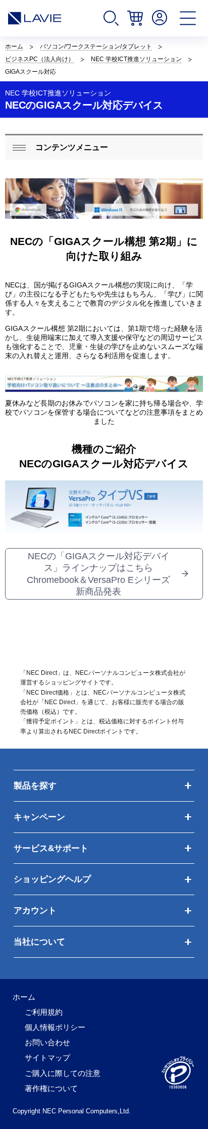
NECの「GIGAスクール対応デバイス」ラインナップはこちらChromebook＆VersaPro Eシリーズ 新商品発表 (98, 574)
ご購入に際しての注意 (62, 1073)
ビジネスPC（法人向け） (39, 59)
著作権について (51, 1089)
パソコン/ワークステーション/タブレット (96, 46)
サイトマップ (47, 1058)
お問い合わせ (47, 1043)
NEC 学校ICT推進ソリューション (136, 59)
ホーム (14, 46)
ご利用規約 (44, 1012)
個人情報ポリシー (55, 1027)
